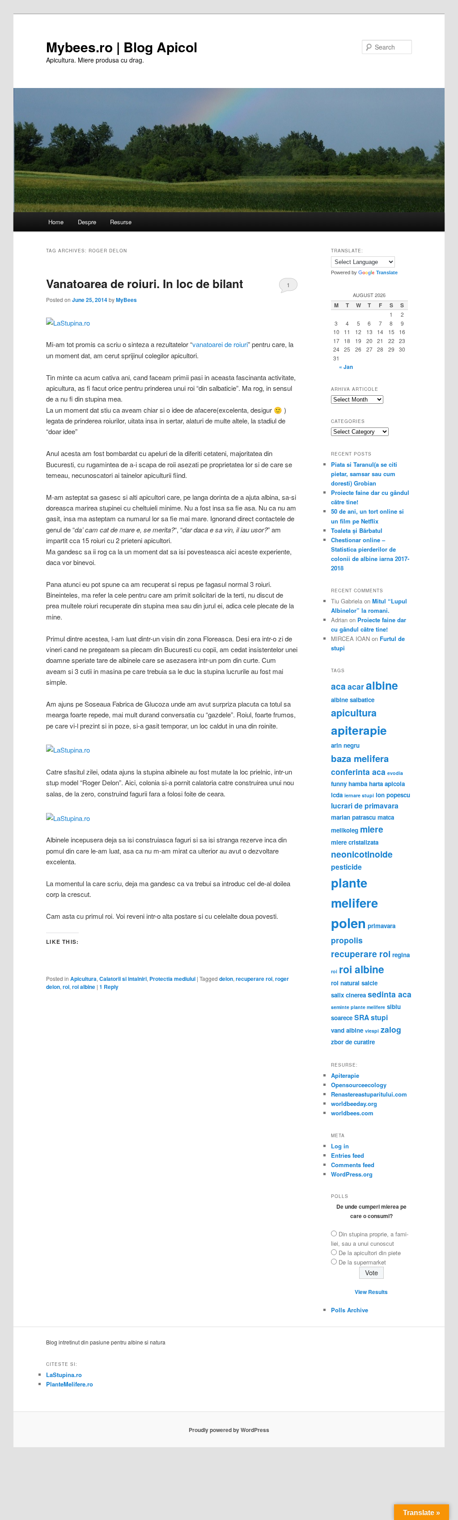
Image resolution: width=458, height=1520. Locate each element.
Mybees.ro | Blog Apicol (121, 46)
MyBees (126, 300)
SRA (361, 1017)
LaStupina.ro (64, 1374)
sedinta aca (389, 994)
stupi (379, 1017)
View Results (371, 1292)
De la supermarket (362, 1262)
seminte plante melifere (358, 1007)
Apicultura (83, 979)
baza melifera (360, 758)
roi (66, 987)
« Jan (346, 367)
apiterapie (359, 729)
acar (356, 686)
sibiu (394, 1006)
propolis (347, 940)
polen (348, 922)
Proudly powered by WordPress (229, 1430)
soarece (341, 1017)
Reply (109, 987)
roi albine (83, 987)
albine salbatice (352, 699)
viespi (372, 1030)
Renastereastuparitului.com (369, 1094)
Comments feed (352, 1164)
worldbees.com (352, 1113)
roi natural (345, 983)
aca (338, 686)
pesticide (346, 867)
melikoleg (344, 830)
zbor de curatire (353, 1042)
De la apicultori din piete (370, 1252)
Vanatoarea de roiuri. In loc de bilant (144, 283)
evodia (395, 773)
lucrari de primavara (365, 805)
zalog (391, 1029)
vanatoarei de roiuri (220, 344)
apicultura (354, 713)
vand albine (347, 1030)
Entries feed (347, 1155)
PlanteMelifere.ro (69, 1384)
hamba (357, 783)
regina (401, 955)
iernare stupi (359, 795)
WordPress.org (352, 1174)
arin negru (345, 745)
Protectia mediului (172, 979)
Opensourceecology (358, 1084)
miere (371, 829)
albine (382, 685)
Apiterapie (345, 1075)
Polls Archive (349, 1310)
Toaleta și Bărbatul (356, 530)
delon (226, 979)
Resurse (120, 222)
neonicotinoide (362, 854)
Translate (387, 272)
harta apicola (387, 783)
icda (337, 795)
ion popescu (393, 795)
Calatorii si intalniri (123, 979)
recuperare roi (254, 979)
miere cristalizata (354, 842)
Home (56, 222)
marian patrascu (353, 817)
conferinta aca (358, 771)
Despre (87, 222)
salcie (369, 983)
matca (385, 817)
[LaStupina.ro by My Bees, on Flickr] (68, 322)
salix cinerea (348, 995)
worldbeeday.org (354, 1103)
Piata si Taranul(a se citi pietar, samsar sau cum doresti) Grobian (364, 473)
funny (339, 783)
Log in (340, 1146)
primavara (381, 925)
